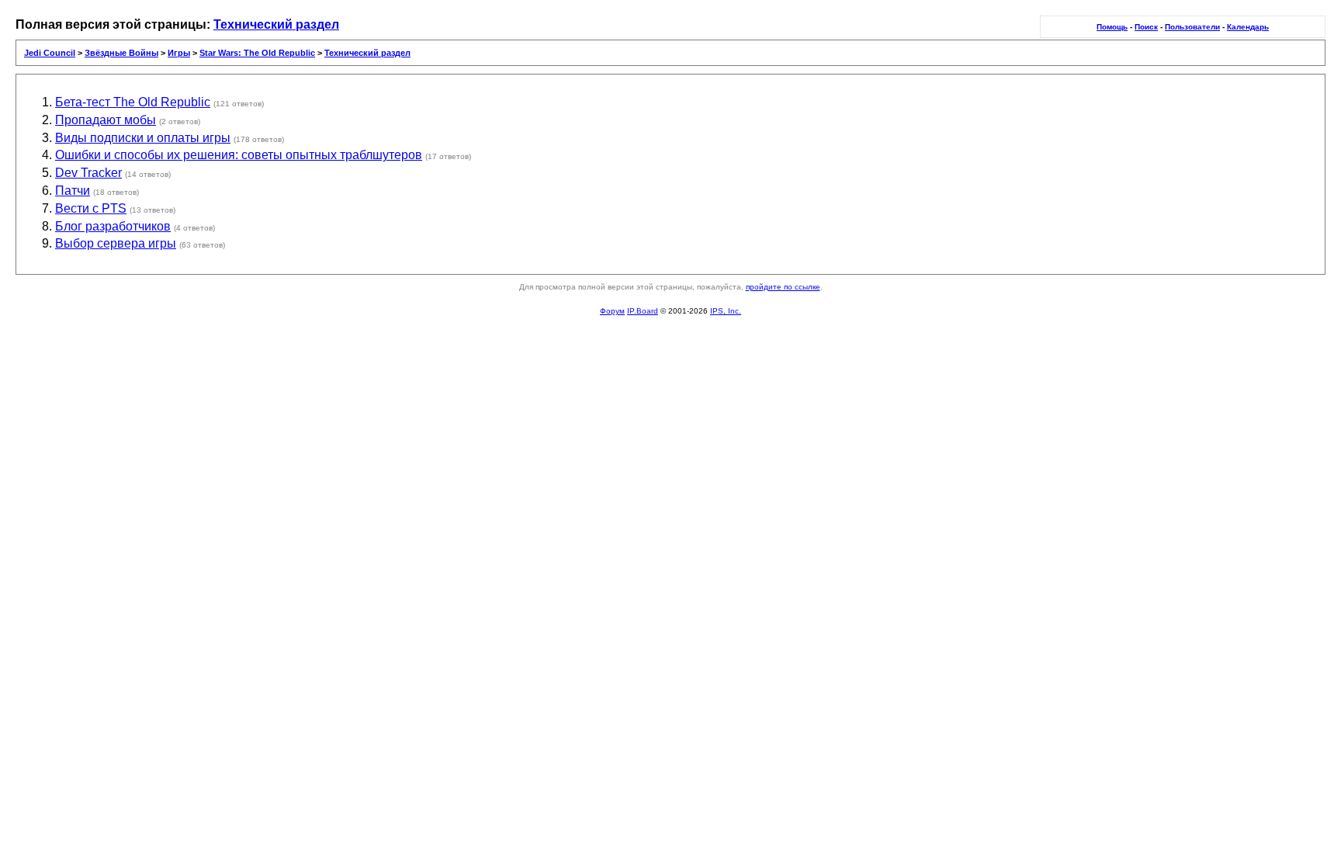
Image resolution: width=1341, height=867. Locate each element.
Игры (179, 52)
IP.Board (642, 311)
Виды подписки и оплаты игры (142, 137)
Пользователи (1192, 27)
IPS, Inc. (725, 311)
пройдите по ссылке (783, 287)
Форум (612, 311)
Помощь (1112, 27)
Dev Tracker (88, 172)
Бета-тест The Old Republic (132, 102)
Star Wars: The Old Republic (257, 52)
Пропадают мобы (105, 120)
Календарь (1248, 27)
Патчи (72, 190)
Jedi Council (49, 52)
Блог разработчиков (113, 226)
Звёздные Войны (121, 52)
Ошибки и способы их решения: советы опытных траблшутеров (238, 154)
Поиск (1146, 27)
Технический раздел (276, 24)
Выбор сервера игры (115, 243)
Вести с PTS (90, 208)
